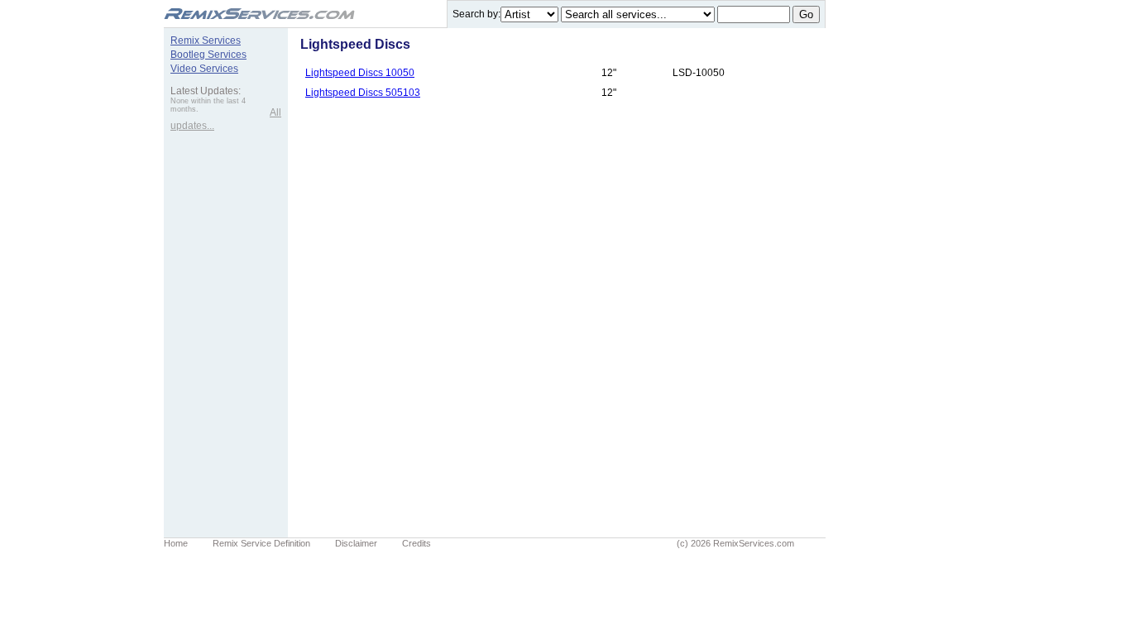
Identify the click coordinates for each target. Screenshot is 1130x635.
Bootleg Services (208, 54)
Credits (416, 543)
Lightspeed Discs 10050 (359, 73)
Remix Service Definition (261, 543)
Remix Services (205, 40)
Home (176, 543)
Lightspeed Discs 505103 (362, 92)
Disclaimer (356, 543)
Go (806, 14)
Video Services (204, 68)
